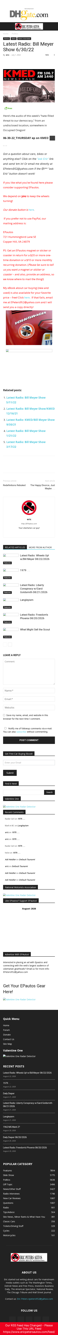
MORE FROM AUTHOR (40, 547)
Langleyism (26, 599)
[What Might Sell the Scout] (11, 633)
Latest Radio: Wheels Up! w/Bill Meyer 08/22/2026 (27, 1073)
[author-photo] (29, 515)
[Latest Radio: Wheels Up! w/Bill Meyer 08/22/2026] (11, 559)
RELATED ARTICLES (15, 547)
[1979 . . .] (11, 574)
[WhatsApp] (27, 62)
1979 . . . (25, 570)
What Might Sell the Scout (35, 629)
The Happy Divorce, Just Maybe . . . (42, 487)
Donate (7, 1034)
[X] (13, 62)
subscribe (21, 731)
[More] (35, 62)
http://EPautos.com (29, 524)
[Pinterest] (20, 62)
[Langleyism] (11, 603)
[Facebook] (6, 62)
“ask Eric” (43, 158)
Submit (9, 773)
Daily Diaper (9, 1093)
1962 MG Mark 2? (11, 1127)
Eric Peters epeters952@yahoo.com (35, 1298)
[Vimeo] (29, 1320)
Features (7, 563)
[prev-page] (5, 644)
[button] (5, 26)
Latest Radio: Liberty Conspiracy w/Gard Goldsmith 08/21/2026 (33, 589)
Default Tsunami (27, 859)
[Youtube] (46, 1320)
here (31, 209)
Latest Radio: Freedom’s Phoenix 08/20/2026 (25, 1147)
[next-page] (10, 644)
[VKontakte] (37, 1320)
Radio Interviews (24, 38)
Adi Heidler (10, 859)
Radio (14, 38)
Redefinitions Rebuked (14, 485)
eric (7, 55)
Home (6, 33)
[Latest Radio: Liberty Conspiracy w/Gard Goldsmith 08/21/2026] (11, 588)
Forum (6, 1030)
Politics (15, 33)
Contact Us (8, 1039)
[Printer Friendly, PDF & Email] (29, 108)
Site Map (7, 1043)
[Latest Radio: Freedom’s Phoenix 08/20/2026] (11, 618)
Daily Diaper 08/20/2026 (15, 1137)
